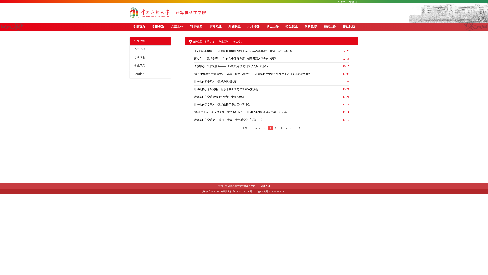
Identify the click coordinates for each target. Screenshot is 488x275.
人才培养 (253, 26)
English (341, 1)
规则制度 (139, 73)
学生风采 (139, 65)
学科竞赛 (311, 26)
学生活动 (139, 57)
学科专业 (215, 26)
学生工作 (272, 26)
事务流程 (139, 49)
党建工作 (177, 26)
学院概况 (158, 26)
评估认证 (349, 26)
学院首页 (139, 26)
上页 (244, 128)
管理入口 (353, 1)
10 (282, 128)
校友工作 (330, 26)
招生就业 (292, 26)
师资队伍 (234, 26)
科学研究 (196, 26)
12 (290, 128)
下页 (298, 128)
